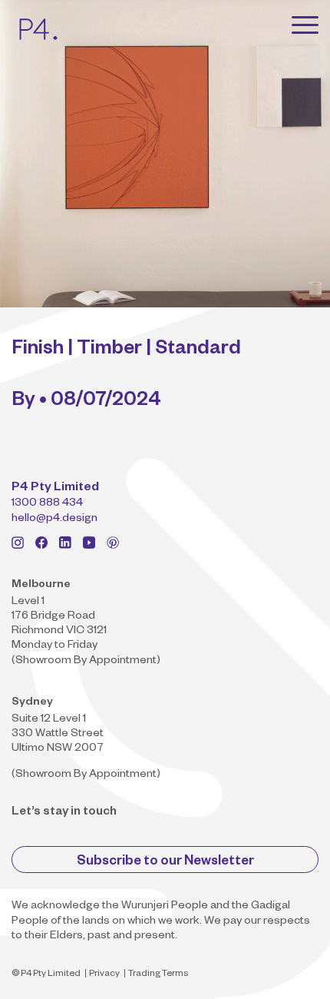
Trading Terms (158, 975)
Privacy (104, 975)
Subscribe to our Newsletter (165, 862)
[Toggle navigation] (305, 24)
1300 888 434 (47, 504)
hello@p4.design (54, 519)
